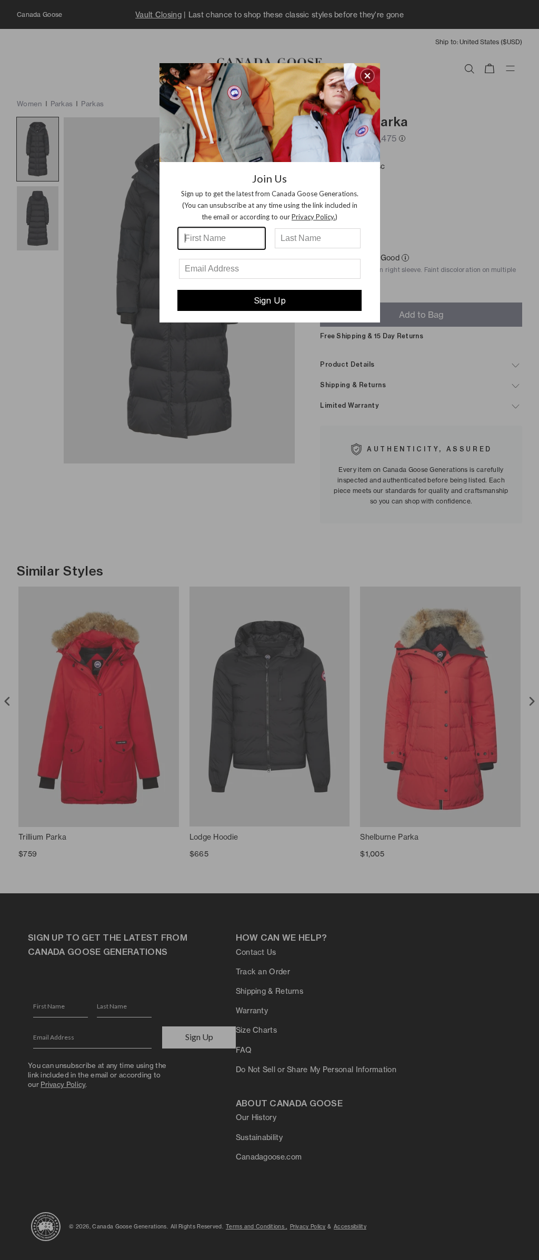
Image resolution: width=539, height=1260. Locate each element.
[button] (367, 75)
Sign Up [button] (270, 300)
